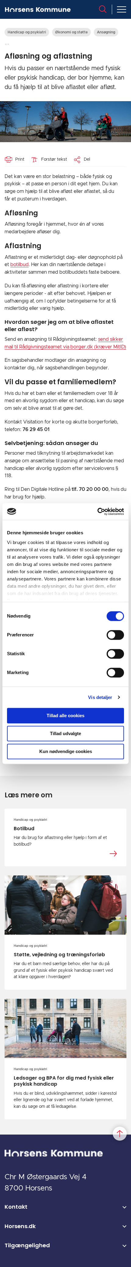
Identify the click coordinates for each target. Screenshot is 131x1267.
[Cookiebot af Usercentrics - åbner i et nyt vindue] (97, 511)
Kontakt (16, 1206)
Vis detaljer (100, 697)
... (7, 43)
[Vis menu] (121, 9)
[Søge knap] (102, 9)
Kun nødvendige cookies (65, 751)
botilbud (19, 264)
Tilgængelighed (27, 1245)
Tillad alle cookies (65, 715)
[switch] (115, 635)
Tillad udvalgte (65, 733)
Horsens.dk (20, 1226)
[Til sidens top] (119, 1133)
